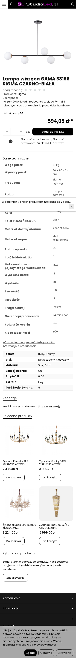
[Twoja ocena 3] (35, 90)
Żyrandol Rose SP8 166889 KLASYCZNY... (19, 526)
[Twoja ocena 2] (30, 90)
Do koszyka (13, 477)
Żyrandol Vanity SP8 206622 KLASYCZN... (15, 462)
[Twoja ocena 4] (39, 90)
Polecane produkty (17, 416)
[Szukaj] (12, 4)
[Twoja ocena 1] (26, 90)
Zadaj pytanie (15, 578)
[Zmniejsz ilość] (21, 131)
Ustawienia (64, 653)
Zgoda (30, 653)
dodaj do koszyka (53, 131)
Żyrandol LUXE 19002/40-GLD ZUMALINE (55, 526)
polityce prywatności (43, 644)
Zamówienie (11, 598)
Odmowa (46, 653)
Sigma (22, 94)
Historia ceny (11, 113)
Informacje (10, 608)
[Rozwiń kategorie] (4, 4)
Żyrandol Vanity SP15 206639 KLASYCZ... (52, 462)
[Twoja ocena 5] (44, 90)
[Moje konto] (72, 4)
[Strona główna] (38, 4)
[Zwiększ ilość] (6, 131)
